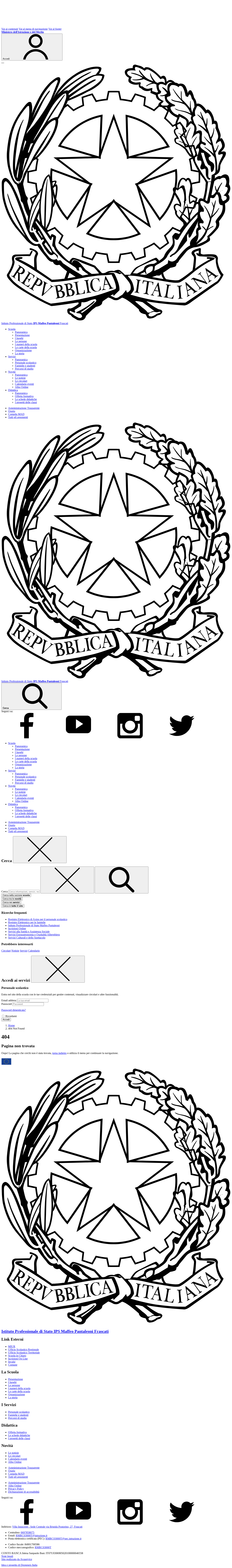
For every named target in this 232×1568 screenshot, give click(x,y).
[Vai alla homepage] (116, 320)
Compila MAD (16, 414)
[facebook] (26, 737)
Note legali (7, 1556)
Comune (12, 1364)
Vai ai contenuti (9, 28)
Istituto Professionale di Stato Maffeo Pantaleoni (34, 925)
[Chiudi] (40, 849)
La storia (19, 353)
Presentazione (22, 335)
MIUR (11, 1346)
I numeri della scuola (26, 344)
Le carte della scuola (26, 347)
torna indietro (59, 1053)
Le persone (21, 341)
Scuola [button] (11, 329)
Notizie (15, 950)
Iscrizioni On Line (18, 1358)
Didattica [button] (13, 390)
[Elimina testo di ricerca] (67, 879)
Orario (11, 411)
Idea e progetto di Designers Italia (19, 1565)
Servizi (23, 950)
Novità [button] (11, 371)
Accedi (6, 1019)
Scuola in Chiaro (17, 1355)
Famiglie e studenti (25, 365)
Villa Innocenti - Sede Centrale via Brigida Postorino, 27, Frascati (47, 1526)
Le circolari (21, 380)
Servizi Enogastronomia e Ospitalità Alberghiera (34, 934)
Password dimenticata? (13, 1010)
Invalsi (11, 1361)
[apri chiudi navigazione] (2, 62)
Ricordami (11, 1016)
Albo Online (21, 387)
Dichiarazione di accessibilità (23, 1491)
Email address (8, 1000)
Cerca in (13, 906)
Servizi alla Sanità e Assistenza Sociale (29, 931)
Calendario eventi (24, 384)
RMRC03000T (43, 1547)
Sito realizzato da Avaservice (16, 1559)
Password (6, 1003)
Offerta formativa (24, 396)
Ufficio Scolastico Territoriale (24, 1352)
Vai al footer (54, 28)
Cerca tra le (12, 899)
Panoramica (21, 332)
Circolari (6, 950)
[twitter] (181, 737)
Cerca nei (11, 902)
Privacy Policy (16, 1488)
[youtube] (78, 737)
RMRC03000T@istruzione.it (31, 1535)
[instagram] (130, 737)
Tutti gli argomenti (18, 417)
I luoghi (19, 338)
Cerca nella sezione (16, 895)
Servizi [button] (12, 356)
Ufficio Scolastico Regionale (23, 1349)
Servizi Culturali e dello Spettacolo (26, 937)
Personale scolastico (25, 362)
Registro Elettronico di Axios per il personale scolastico (37, 919)
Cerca (4, 891)
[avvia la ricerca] (121, 879)
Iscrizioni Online (17, 928)
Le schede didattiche (26, 399)
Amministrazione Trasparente (24, 408)
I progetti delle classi (26, 402)
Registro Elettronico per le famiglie (27, 922)
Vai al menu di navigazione (33, 28)
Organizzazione (23, 350)
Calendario (34, 950)
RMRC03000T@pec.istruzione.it (63, 1538)
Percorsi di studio (24, 368)
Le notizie (20, 377)
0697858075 (27, 1532)
